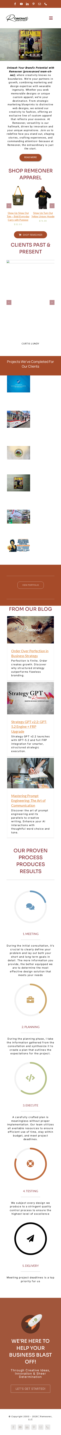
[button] (9, 205)
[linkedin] (27, 4)
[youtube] (21, 4)
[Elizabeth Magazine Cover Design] (30, 44)
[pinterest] (33, 4)
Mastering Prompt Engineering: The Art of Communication (28, 800)
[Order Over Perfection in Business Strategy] (30, 629)
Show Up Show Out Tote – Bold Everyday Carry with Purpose (18, 216)
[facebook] (15, 4)
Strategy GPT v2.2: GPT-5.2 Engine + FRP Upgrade (29, 726)
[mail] (39, 4)
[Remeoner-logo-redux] (17, 15)
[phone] (45, 4)
